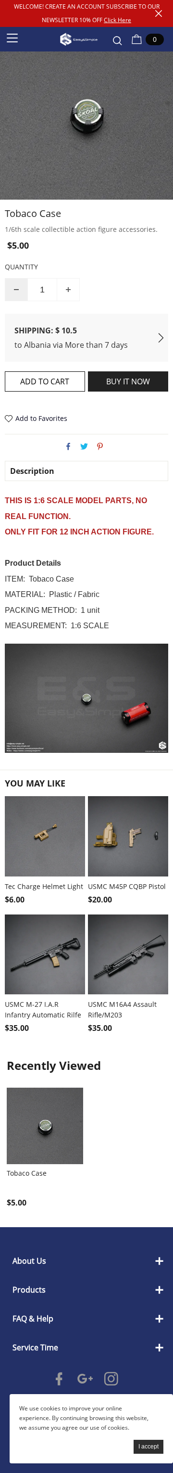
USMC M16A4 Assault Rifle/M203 (122, 1009)
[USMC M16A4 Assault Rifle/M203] (128, 954)
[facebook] (61, 1378)
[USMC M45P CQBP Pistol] (128, 836)
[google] (87, 1378)
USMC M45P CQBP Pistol (127, 886)
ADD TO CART (44, 381)
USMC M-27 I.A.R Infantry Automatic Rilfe (43, 1009)
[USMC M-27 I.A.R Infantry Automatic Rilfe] (45, 954)
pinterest (100, 446)
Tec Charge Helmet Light (44, 886)
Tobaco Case (27, 1173)
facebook (68, 446)
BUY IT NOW (128, 381)
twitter (84, 446)
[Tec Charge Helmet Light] (45, 836)
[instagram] (113, 1378)
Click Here (117, 20)
